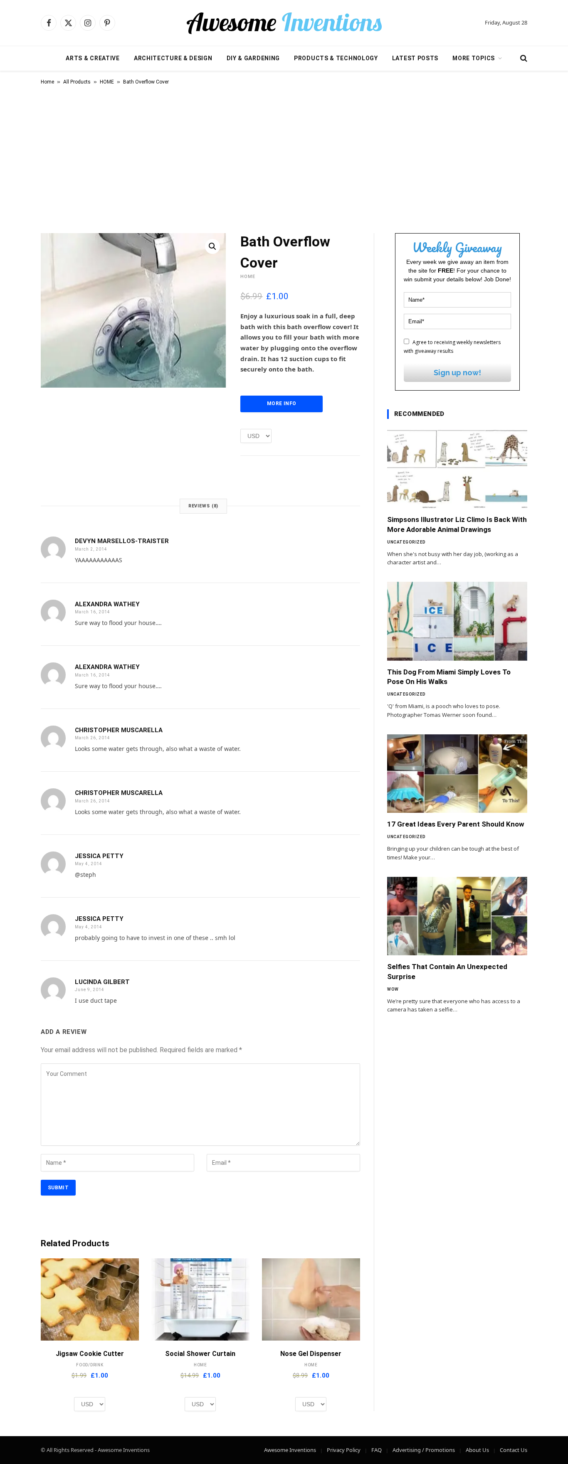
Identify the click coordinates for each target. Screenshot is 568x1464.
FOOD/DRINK (90, 1365)
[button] (212, 246)
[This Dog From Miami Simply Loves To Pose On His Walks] (457, 621)
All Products (77, 82)
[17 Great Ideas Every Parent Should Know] (457, 773)
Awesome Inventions (290, 1450)
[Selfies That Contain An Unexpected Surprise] (457, 916)
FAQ (376, 1450)
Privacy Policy (344, 1450)
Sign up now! (457, 372)
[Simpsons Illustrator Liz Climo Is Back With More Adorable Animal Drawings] (457, 469)
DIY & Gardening (253, 58)
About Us (477, 1450)
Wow (393, 989)
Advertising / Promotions (424, 1450)
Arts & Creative (93, 58)
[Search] (523, 58)
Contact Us (513, 1450)
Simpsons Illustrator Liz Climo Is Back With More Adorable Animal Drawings (457, 524)
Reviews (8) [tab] (203, 506)
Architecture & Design (173, 58)
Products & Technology (336, 58)
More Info (281, 403)
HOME (107, 82)
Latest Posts (415, 58)
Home (47, 82)
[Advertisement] (284, 157)
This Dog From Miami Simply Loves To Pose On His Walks (449, 677)
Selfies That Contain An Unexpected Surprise (447, 971)
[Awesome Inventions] (284, 23)
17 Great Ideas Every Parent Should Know (455, 824)
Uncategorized (406, 542)
